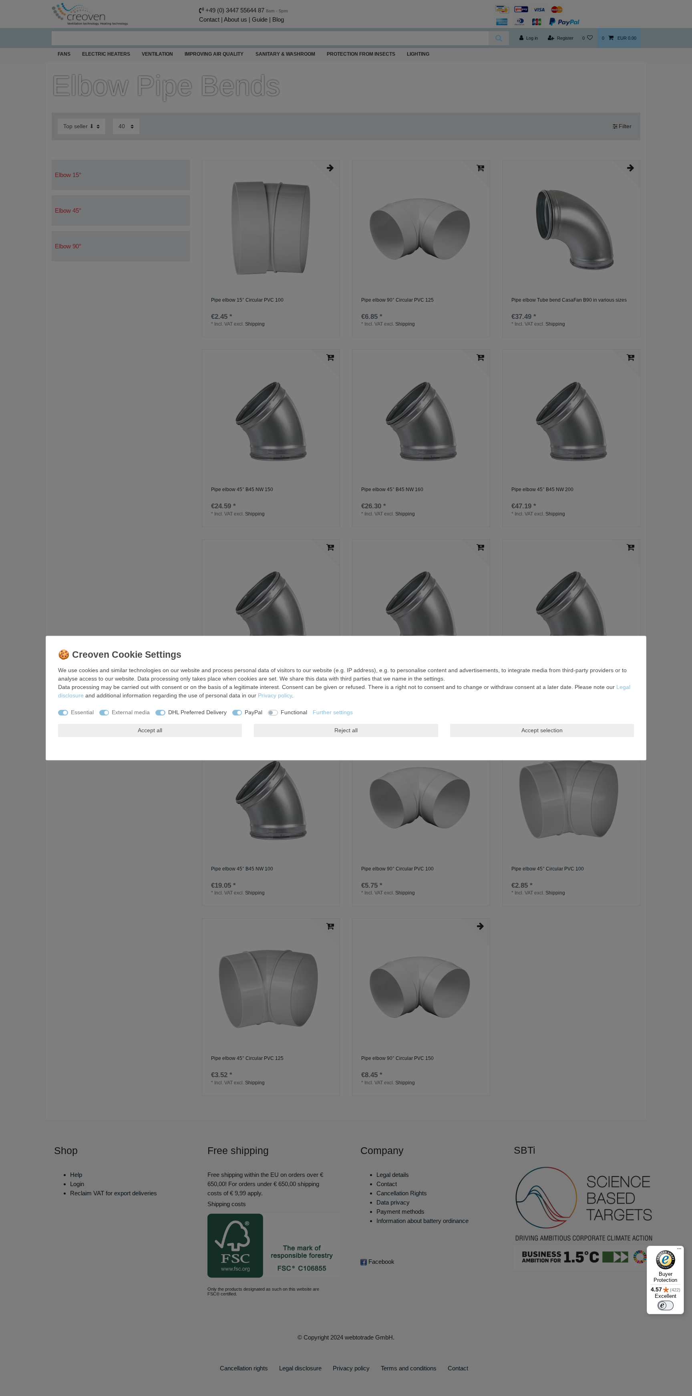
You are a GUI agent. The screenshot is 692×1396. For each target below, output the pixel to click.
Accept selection (542, 730)
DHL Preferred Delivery (197, 712)
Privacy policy (275, 695)
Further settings (333, 712)
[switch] (666, 1305)
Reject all (346, 730)
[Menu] (679, 1250)
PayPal (253, 712)
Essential (82, 712)
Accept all (150, 730)
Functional (294, 712)
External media (131, 712)
